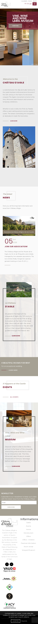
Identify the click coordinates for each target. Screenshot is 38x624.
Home (28, 529)
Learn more (15, 25)
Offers (28, 536)
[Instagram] (11, 564)
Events (28, 526)
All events (14, 397)
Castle (28, 522)
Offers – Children (28, 540)
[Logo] (9, 522)
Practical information (28, 543)
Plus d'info (24, 621)
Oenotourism (28, 533)
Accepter (15, 621)
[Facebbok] (7, 564)
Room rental (28, 546)
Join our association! (16, 246)
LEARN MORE (13, 121)
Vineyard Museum (28, 550)
